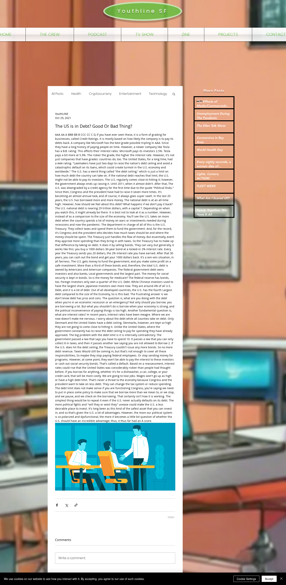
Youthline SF (142, 11)
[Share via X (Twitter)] (66, 505)
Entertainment (130, 94)
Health (76, 94)
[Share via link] (76, 505)
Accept (269, 579)
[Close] (281, 579)
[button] (174, 93)
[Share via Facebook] (57, 505)
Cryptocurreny (100, 94)
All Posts (57, 94)
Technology (158, 94)
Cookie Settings (246, 579)
